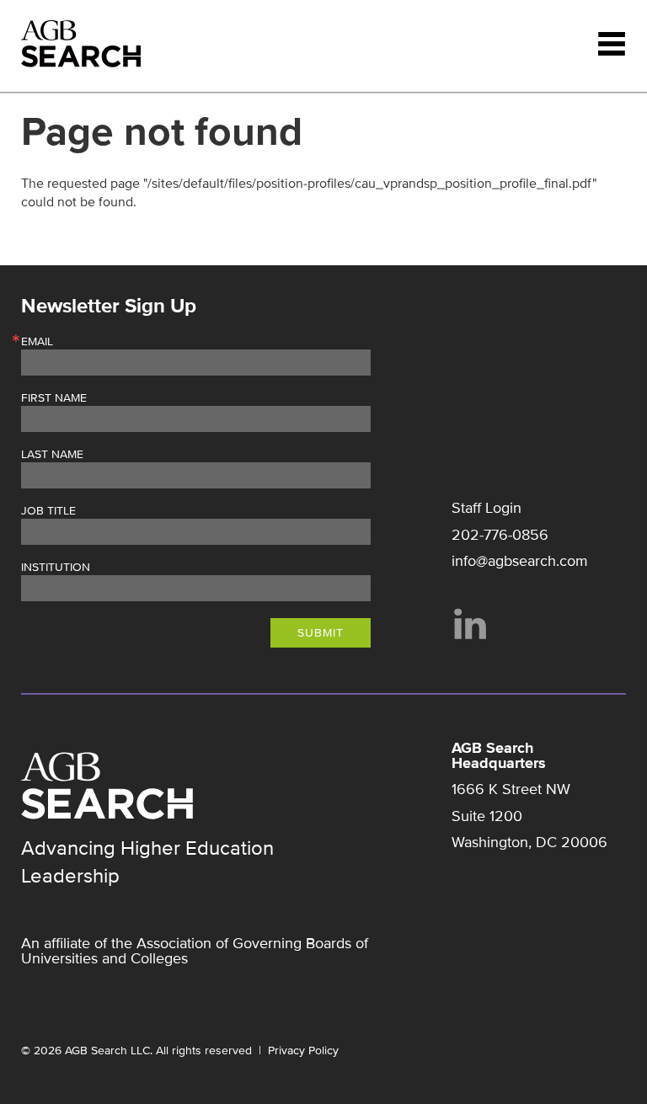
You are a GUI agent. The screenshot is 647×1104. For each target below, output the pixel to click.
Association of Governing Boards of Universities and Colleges (194, 951)
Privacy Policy (303, 1050)
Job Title (48, 511)
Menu (611, 43)
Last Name (52, 455)
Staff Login (486, 508)
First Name (54, 398)
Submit (320, 633)
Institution (55, 567)
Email (37, 342)
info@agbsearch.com (520, 561)
